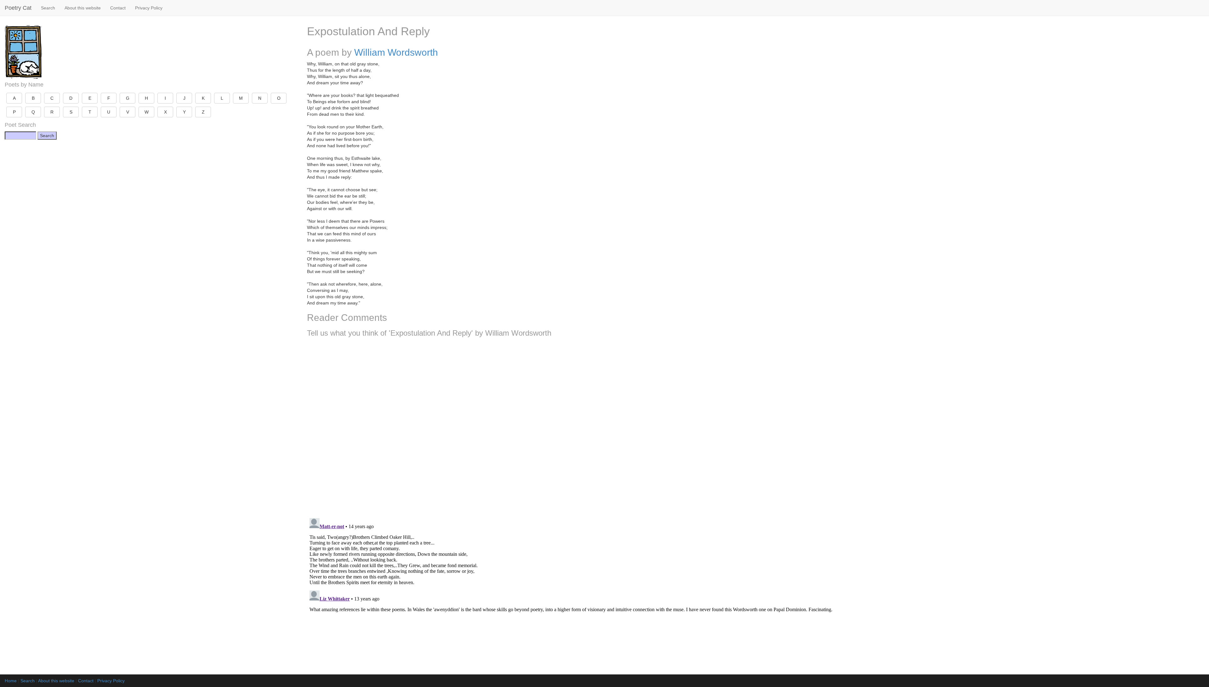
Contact (118, 7)
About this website (83, 7)
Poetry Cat (18, 8)
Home (11, 680)
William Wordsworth (396, 52)
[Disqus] (755, 425)
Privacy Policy (148, 7)
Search (48, 7)
